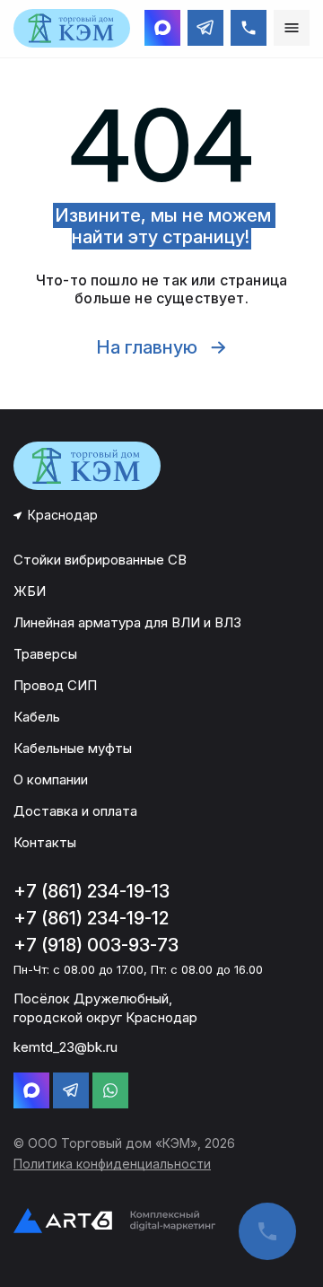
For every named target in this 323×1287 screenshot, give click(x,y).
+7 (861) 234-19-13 (91, 891)
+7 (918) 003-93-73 (96, 945)
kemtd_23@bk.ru (65, 1046)
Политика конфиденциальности (112, 1163)
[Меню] (292, 28)
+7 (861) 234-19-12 (91, 918)
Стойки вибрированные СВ (100, 559)
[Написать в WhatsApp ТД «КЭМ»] (110, 1090)
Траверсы (45, 653)
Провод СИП (55, 685)
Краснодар (63, 514)
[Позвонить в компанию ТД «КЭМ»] (248, 28)
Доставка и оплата (75, 810)
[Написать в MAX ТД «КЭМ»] (162, 28)
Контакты (44, 842)
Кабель (36, 716)
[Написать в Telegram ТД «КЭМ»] (205, 28)
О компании (50, 779)
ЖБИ (29, 591)
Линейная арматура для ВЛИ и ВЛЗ (127, 622)
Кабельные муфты (72, 748)
